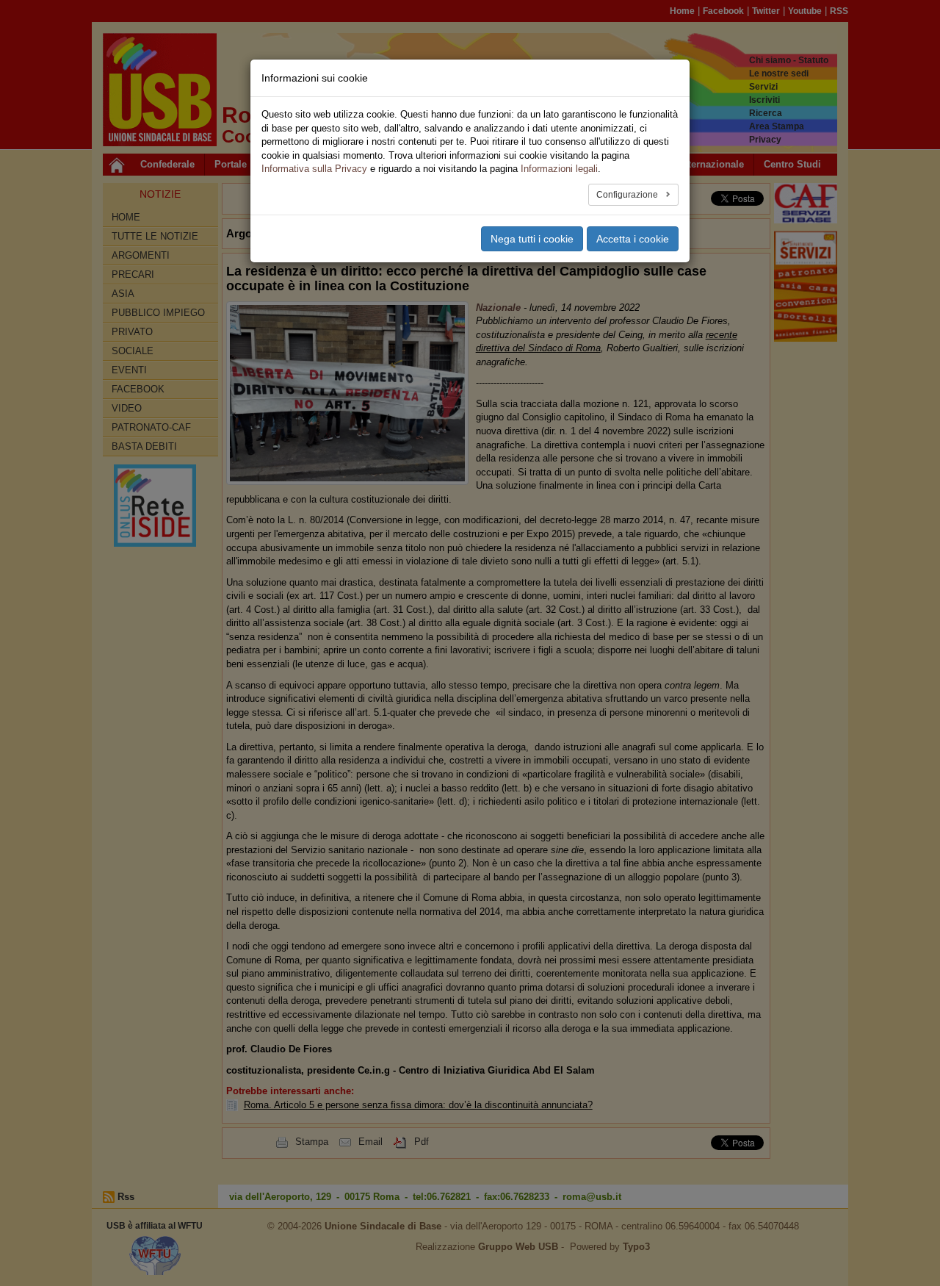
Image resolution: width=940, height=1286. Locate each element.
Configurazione (628, 195)
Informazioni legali (559, 168)
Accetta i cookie (632, 239)
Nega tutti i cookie (532, 239)
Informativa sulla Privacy (314, 168)
